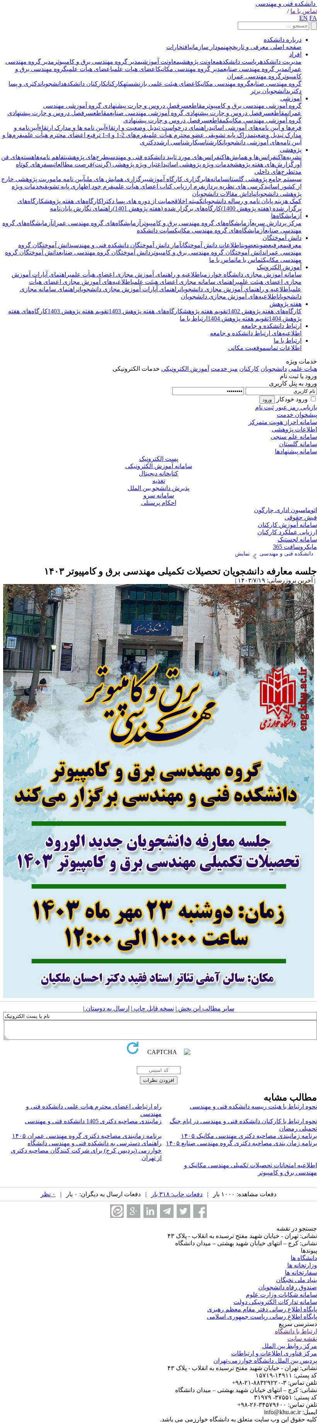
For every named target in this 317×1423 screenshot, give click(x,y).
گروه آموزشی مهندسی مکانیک (264, 120)
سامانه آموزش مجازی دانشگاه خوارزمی (252, 274)
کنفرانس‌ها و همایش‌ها (253, 157)
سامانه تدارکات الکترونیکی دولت (275, 1302)
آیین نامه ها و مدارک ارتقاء (72, 127)
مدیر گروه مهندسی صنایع (255, 69)
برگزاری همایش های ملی (116, 179)
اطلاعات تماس (284, 348)
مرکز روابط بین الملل (289, 1346)
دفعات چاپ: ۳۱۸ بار (177, 1194)
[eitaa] (117, 1211)
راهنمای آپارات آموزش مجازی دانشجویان (129, 289)
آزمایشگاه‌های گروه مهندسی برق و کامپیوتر (196, 223)
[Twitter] (183, 1211)
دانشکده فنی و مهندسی (285, 3)
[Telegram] (167, 1211)
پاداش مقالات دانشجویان (223, 193)
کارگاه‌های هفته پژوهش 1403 (146, 311)
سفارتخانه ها (301, 1272)
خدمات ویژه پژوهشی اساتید (198, 164)
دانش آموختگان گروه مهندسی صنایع (104, 252)
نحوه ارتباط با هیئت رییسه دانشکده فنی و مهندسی (253, 1106)
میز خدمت (224, 368)
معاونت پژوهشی (199, 61)
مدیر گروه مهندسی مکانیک (190, 69)
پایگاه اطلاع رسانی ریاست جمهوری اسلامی (262, 1316)
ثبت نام (264, 407)
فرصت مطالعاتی (72, 164)
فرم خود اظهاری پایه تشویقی (78, 186)
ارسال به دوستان (107, 1008)
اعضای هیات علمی (134, 69)
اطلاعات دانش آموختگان (211, 245)
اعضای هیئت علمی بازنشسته (160, 83)
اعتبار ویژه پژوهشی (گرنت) (128, 164)
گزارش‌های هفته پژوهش (263, 164)
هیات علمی (302, 368)
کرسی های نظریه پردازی (234, 186)
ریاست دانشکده (239, 61)
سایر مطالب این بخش (205, 1008)
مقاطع (197, 105)
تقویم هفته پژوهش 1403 (78, 311)
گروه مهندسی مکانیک (224, 83)
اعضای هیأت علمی (89, 69)
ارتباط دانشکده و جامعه (271, 326)
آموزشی (291, 98)
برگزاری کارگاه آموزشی (176, 179)
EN (303, 18)
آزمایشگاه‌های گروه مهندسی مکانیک (219, 230)
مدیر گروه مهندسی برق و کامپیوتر (97, 61)
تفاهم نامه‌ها (50, 157)
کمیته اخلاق (189, 201)
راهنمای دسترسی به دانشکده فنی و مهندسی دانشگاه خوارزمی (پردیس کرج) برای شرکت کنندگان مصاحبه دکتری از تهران (86, 1150)
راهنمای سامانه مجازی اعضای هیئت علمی (184, 281)
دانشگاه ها (304, 1258)
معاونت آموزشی (160, 61)
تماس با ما (303, 11)
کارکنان (114, 83)
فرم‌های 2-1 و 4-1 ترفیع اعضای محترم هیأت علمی (84, 135)
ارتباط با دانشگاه (296, 1331)
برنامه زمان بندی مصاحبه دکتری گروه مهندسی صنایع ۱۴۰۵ (241, 1143)
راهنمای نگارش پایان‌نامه (81, 208)
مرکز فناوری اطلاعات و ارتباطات (274, 1353)
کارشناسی (210, 142)
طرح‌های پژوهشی (87, 157)
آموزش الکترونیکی (185, 368)
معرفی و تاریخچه (247, 47)
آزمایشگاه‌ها (286, 215)
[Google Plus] (133, 1211)
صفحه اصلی (285, 47)
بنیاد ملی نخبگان (296, 1280)
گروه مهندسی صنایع (276, 83)
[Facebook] (200, 1211)
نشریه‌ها (291, 157)
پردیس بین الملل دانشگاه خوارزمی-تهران (265, 1360)
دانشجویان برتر (270, 91)
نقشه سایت (302, 1338)
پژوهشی (291, 149)
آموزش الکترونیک (279, 267)
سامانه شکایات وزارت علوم (281, 1294)
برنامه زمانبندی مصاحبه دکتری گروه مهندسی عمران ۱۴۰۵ (87, 1136)
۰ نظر (48, 1194)
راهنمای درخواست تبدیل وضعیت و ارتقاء (157, 127)
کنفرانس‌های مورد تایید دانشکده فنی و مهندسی (166, 157)
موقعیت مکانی (247, 348)
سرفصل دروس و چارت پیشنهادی (145, 105)
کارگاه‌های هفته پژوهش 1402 (265, 311)
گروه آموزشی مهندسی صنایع (147, 113)
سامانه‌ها (216, 179)
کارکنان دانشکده (85, 83)
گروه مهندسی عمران (254, 76)
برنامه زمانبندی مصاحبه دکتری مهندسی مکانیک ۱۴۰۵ (249, 1136)
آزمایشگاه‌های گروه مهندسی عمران (97, 223)
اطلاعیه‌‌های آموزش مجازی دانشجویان (229, 296)
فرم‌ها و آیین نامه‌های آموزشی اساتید (255, 127)
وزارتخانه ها (302, 1265)
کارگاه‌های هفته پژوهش (73, 201)
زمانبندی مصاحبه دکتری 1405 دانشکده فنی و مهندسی (93, 1121)
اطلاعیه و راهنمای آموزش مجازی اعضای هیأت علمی (136, 274)
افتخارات (177, 47)
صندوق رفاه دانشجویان (287, 1287)
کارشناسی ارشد (177, 142)
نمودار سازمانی (207, 47)
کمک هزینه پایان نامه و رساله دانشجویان (252, 201)
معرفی (294, 245)
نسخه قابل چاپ (153, 1008)
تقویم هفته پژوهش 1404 (238, 318)
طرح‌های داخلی (273, 171)
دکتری (148, 142)
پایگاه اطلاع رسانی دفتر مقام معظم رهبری (262, 1309)
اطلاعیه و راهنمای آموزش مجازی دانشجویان (235, 289)
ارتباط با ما (194, 318)
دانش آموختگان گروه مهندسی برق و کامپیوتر (207, 252)
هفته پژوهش (285, 304)
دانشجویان (52, 83)
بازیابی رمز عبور (296, 407)
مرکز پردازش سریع (277, 223)
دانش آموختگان (282, 237)
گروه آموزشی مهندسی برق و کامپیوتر (253, 105)
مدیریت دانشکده (281, 61)
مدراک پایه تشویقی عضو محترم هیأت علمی (200, 135)
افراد (295, 54)
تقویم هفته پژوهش (205, 311)
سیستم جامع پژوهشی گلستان (265, 179)
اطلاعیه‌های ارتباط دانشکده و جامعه (256, 333)
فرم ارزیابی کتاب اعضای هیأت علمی (158, 186)
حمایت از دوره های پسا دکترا (138, 201)
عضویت (263, 245)
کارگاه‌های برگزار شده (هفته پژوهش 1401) (167, 208)
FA (313, 18)
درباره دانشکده (283, 39)
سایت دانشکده (155, 230)
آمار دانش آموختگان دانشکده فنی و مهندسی (126, 245)
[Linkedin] (150, 1211)
